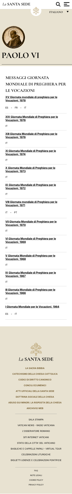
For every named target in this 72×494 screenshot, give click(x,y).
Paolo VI (20, 55)
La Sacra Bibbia (35, 368)
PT (15, 212)
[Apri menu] (66, 4)
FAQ (36, 470)
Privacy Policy (36, 485)
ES (6, 108)
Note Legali (36, 475)
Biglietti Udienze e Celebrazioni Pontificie (36, 460)
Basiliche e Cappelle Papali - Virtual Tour (36, 448)
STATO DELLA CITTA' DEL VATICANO (36, 443)
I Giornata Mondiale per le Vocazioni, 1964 (32, 306)
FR (16, 108)
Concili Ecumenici (35, 385)
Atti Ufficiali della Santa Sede (35, 391)
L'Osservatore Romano (36, 431)
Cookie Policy (36, 480)
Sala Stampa (36, 419)
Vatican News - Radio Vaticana (36, 425)
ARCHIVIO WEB (35, 408)
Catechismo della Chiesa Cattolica (35, 374)
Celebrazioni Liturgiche (36, 454)
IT (25, 108)
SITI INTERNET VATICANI (36, 437)
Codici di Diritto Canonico (34, 379)
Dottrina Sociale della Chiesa (35, 396)
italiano (56, 13)
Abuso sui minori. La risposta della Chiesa (35, 402)
